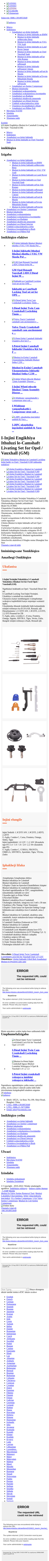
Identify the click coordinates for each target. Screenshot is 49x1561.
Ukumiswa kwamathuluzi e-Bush (26, 106)
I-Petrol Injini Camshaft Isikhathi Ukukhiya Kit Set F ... (27, 349)
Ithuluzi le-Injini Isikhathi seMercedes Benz (28, 38)
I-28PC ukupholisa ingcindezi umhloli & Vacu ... (27, 427)
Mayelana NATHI (14, 111)
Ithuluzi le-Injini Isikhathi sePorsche (27, 207)
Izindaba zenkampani (16, 1179)
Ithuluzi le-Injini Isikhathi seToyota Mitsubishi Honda (32, 77)
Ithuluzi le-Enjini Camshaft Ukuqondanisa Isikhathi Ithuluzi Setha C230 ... (27, 370)
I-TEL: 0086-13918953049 (18, 1105)
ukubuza (7, 1092)
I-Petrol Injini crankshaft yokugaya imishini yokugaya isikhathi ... (26, 1077)
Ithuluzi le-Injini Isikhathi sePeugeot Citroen (28, 67)
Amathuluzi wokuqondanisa (24, 91)
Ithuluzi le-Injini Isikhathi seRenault (27, 190)
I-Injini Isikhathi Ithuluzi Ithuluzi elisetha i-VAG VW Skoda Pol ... (27, 253)
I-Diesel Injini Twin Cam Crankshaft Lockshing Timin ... (25, 311)
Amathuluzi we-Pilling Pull (23, 108)
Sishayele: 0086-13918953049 (14, 18)
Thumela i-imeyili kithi (11, 545)
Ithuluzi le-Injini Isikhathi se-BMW (32, 34)
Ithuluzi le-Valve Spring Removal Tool (17, 1193)
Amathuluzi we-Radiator (22, 96)
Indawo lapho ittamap (38, 1188)
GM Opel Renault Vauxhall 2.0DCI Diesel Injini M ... (25, 273)
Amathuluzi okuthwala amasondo (26, 98)
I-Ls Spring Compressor (21, 1198)
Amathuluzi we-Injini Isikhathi (25, 32)
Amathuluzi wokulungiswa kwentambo (29, 93)
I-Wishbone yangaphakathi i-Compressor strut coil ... (25, 408)
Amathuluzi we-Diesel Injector (25, 101)
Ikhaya (9, 27)
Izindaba (10, 113)
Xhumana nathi (13, 118)
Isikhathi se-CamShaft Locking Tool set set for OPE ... (25, 291)
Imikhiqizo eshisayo (18, 1188)
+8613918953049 (8, 1210)
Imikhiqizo (11, 29)
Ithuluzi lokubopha (20, 88)
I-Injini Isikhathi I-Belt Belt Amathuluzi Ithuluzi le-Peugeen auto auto (24, 960)
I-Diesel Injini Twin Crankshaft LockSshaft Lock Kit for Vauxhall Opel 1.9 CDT (22, 955)
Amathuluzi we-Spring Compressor (27, 86)
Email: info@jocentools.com (19, 1109)
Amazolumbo (12, 116)
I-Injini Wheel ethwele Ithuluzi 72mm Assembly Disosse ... (26, 389)
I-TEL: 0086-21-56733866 (18, 1107)
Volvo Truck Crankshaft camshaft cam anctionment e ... (27, 330)
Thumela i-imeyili (8, 1208)
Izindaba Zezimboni (15, 1181)
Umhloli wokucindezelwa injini (25, 103)
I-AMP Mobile (8, 1191)
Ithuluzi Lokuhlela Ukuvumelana (21, 1194)
